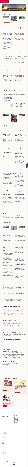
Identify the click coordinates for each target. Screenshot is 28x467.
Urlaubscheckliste (4, 444)
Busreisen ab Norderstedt (16, 420)
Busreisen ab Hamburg (16, 412)
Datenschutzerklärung (5, 461)
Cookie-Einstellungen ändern (12, 461)
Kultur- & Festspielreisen (5, 433)
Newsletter (3, 447)
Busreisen (3, 437)
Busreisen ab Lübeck (16, 416)
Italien (3, 427)
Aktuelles (3, 443)
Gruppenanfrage (4, 454)
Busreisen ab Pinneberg (16, 422)
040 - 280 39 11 (5, 415)
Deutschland (3, 428)
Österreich (3, 426)
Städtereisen (3, 432)
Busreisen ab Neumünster (16, 418)
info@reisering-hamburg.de (5, 416)
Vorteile (3, 442)
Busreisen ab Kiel (16, 414)
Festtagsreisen (4, 434)
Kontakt (3, 452)
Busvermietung (4, 453)
